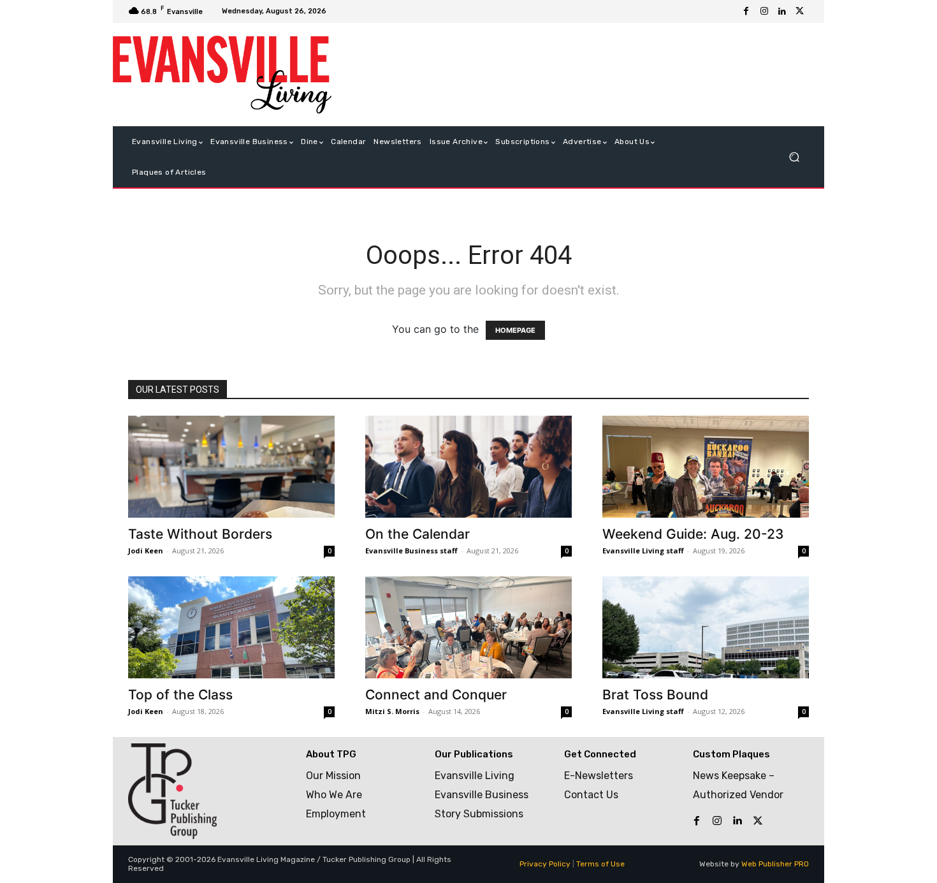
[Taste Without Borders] (231, 467)
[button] (794, 157)
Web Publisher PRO (775, 863)
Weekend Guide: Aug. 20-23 (693, 534)
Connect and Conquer (436, 695)
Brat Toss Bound (655, 695)
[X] (800, 11)
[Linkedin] (782, 11)
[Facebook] (746, 11)
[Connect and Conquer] (468, 627)
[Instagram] (764, 11)
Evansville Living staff (643, 550)
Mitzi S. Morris (392, 711)
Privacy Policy (544, 863)
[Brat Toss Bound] (705, 627)
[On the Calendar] (468, 467)
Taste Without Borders (200, 534)
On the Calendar (417, 534)
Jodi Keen (145, 550)
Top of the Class (180, 695)
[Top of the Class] (231, 627)
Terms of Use (600, 863)
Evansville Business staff (411, 550)
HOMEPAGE (515, 330)
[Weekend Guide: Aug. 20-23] (705, 467)
